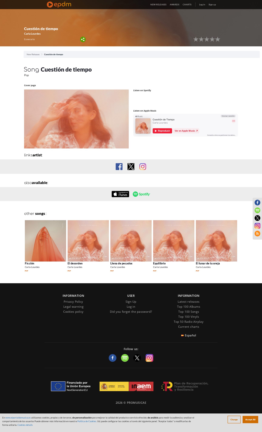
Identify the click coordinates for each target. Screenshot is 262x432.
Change (234, 419)
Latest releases (189, 302)
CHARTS (187, 4)
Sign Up (131, 302)
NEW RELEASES (158, 4)
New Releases (33, 54)
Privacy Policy (73, 302)
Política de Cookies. (87, 421)
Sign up (212, 4)
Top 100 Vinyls (188, 317)
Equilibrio (159, 263)
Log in (202, 4)
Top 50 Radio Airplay (188, 322)
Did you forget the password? (131, 312)
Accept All (250, 419)
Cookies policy (73, 312)
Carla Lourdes (32, 267)
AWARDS (174, 4)
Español (190, 335)
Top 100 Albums (188, 307)
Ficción (29, 263)
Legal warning (73, 307)
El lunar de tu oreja (208, 263)
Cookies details (25, 424)
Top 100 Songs (188, 312)
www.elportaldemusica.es (18, 417)
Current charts (188, 327)
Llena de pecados (121, 263)
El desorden (75, 263)
